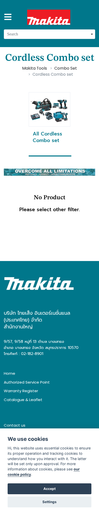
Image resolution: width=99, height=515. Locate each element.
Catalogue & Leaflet (23, 399)
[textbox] (49, 34)
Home (9, 373)
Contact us (14, 425)
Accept (49, 489)
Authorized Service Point (27, 382)
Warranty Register (21, 390)
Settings (49, 502)
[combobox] (49, 34)
